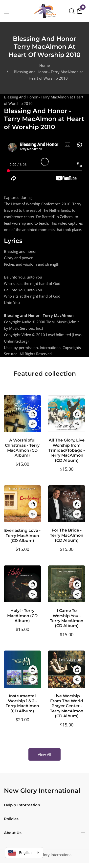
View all (44, 754)
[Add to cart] (32, 414)
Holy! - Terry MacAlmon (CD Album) (22, 615)
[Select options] (32, 424)
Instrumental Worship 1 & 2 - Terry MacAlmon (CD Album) (22, 703)
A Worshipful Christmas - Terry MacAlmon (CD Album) (22, 448)
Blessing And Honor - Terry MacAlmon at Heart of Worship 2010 (48, 75)
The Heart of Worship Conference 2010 (37, 203)
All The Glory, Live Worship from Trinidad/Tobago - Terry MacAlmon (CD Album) (66, 450)
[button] (72, 11)
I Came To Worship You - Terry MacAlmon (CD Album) (66, 618)
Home (44, 65)
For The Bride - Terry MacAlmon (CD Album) (66, 535)
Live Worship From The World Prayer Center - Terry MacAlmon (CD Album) (66, 706)
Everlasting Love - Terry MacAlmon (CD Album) (22, 535)
